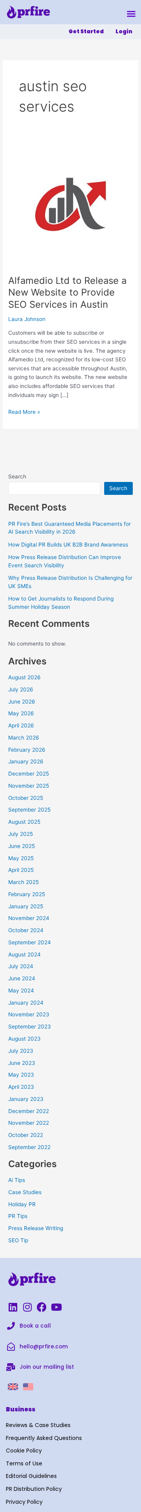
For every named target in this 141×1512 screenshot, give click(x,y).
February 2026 (26, 750)
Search (17, 476)
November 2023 (28, 1014)
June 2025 (21, 846)
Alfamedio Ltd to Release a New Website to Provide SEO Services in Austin (67, 292)
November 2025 (28, 786)
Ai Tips (16, 1180)
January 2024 (25, 1003)
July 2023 (20, 1051)
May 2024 (21, 990)
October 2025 (25, 798)
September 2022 (29, 1147)
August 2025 (24, 822)
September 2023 (29, 1026)
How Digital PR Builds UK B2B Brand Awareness (68, 544)
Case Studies (25, 1192)
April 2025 (21, 870)
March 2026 (23, 737)
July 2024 (20, 966)
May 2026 (21, 713)
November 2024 (28, 918)
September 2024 (29, 942)
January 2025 (25, 906)
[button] (131, 14)
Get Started (86, 31)
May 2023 (21, 1075)
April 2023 (21, 1087)
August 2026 (24, 677)
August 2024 (24, 954)
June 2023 (21, 1063)
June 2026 (21, 701)
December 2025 (28, 773)
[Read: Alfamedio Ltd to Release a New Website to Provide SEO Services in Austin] (70, 204)
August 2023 (24, 1039)
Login (124, 31)
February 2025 (26, 894)
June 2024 (21, 978)
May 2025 (21, 858)
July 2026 (20, 689)
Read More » (24, 411)
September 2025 (29, 810)
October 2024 (25, 930)
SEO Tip (18, 1240)
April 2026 (21, 725)
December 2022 (28, 1111)
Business (20, 1409)
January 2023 (25, 1099)
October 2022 (25, 1135)
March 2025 (23, 882)
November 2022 (28, 1123)
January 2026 (25, 761)
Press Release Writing (35, 1228)
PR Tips (17, 1216)
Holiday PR (22, 1204)
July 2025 (20, 834)
